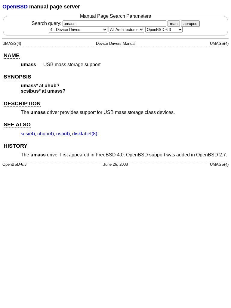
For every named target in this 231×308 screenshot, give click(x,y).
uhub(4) (45, 133)
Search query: (47, 23)
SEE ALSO (17, 125)
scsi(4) (28, 133)
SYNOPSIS (17, 77)
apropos (190, 23)
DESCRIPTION (22, 103)
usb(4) (63, 133)
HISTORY (15, 146)
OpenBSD (15, 7)
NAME (12, 55)
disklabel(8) (84, 133)
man (173, 23)
